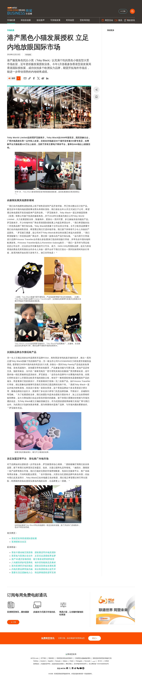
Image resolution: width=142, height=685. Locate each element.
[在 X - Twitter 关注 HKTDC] (70, 668)
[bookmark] (96, 97)
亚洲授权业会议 (19, 542)
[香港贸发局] (71, 654)
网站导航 (69, 664)
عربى (94, 661)
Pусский (87, 661)
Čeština (35, 661)
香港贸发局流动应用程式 (64, 658)
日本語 (106, 661)
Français (58, 661)
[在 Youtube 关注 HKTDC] (81, 668)
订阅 (14, 622)
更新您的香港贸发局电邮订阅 (102, 658)
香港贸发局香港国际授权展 (24, 538)
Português (79, 661)
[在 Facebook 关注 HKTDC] (67, 668)
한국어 (100, 661)
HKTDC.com (34, 658)
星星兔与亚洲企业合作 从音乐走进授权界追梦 (34, 556)
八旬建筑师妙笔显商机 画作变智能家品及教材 (34, 562)
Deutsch (43, 661)
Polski (72, 661)
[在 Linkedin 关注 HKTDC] (73, 668)
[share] (96, 90)
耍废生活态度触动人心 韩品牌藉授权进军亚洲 (34, 572)
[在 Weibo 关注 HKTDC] (75, 668)
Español (50, 661)
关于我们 (43, 658)
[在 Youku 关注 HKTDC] (83, 668)
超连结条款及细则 (58, 664)
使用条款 (36, 664)
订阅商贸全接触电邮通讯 (83, 658)
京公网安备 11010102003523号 (99, 664)
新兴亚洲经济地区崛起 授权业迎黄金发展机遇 (34, 566)
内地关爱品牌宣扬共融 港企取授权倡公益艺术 (34, 569)
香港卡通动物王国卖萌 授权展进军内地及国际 (34, 552)
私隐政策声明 (45, 664)
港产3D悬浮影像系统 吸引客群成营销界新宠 (33, 559)
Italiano (65, 661)
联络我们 (51, 658)
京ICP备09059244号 (80, 664)
